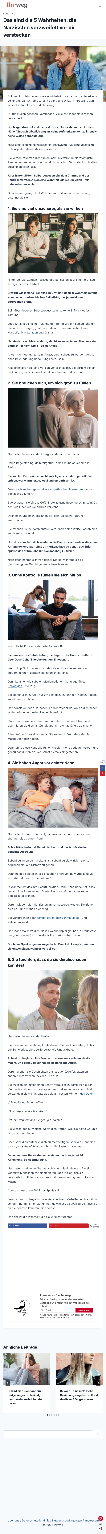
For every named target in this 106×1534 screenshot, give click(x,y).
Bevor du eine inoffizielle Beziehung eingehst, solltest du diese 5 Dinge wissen (79, 1395)
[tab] (47, 1415)
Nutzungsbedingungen (67, 1520)
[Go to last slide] (8, 1383)
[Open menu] (100, 6)
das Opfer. (87, 1093)
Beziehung (9, 14)
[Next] (98, 1383)
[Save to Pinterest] (102, 773)
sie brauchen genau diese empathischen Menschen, (49, 489)
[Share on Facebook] (102, 768)
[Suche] (98, 1433)
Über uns (13, 1520)
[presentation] (26, 1369)
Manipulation (29, 332)
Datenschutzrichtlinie (36, 1520)
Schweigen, (15, 686)
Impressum (92, 1520)
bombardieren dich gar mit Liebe (58, 917)
